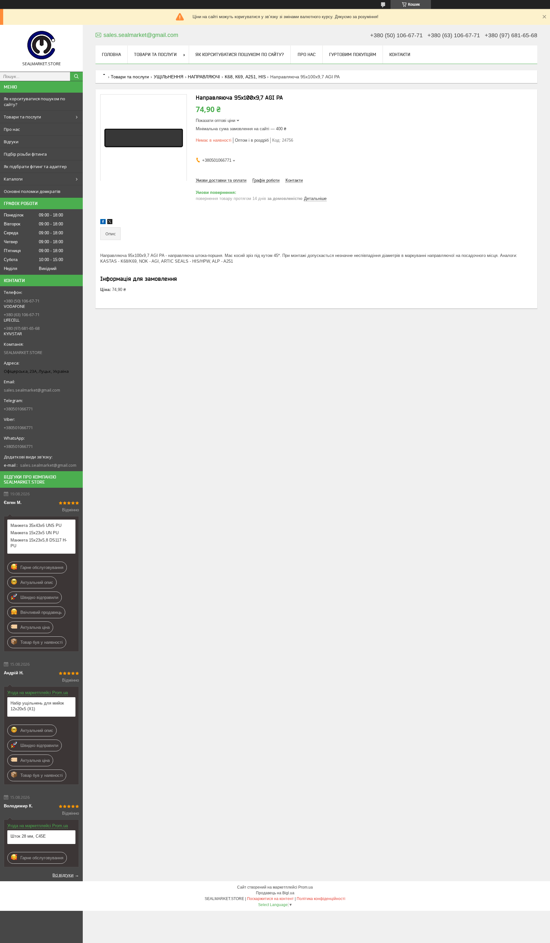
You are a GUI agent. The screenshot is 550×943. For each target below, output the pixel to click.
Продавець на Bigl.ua (275, 893)
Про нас (12, 129)
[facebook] (103, 222)
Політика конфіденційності (321, 899)
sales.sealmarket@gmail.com (32, 390)
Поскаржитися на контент (270, 899)
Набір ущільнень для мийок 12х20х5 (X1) (37, 706)
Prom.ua (305, 887)
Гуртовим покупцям (352, 54)
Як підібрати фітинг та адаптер (35, 166)
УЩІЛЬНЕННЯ (168, 76)
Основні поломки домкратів (32, 191)
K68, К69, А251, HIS (245, 76)
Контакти (399, 54)
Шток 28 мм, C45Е (28, 836)
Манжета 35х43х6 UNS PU (36, 525)
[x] (109, 222)
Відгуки (11, 142)
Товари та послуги (22, 117)
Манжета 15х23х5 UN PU (35, 532)
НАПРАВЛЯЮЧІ (204, 76)
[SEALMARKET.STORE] (41, 45)
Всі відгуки (63, 875)
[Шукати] (76, 76)
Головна (111, 54)
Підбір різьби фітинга (25, 154)
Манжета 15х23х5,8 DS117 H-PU (39, 543)
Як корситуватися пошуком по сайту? (34, 101)
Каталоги (13, 179)
